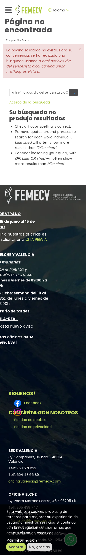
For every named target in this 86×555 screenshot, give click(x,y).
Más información (21, 540)
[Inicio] (28, 10)
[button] (80, 49)
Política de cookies (30, 419)
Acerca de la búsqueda (29, 102)
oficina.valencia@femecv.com (34, 481)
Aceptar (16, 546)
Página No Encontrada (22, 40)
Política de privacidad (33, 426)
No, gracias (39, 546)
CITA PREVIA (36, 239)
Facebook (31, 403)
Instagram (32, 411)
